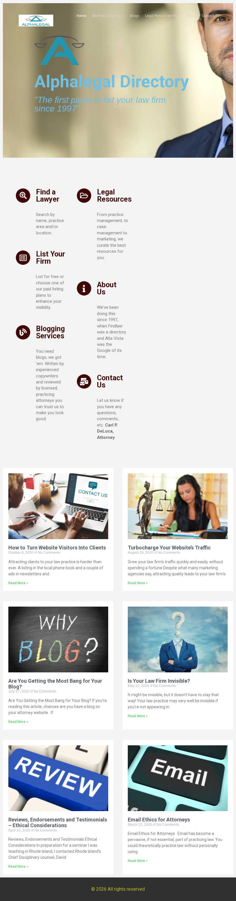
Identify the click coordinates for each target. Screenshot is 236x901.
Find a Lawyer (47, 195)
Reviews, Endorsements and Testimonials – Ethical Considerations (57, 822)
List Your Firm (50, 257)
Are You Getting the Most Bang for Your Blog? (55, 684)
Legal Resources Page (163, 16)
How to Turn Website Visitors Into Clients (57, 548)
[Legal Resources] (84, 195)
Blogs (134, 16)
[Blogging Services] (23, 332)
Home (81, 16)
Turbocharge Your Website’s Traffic (169, 548)
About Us (107, 288)
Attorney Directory (106, 16)
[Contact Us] (84, 381)
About (191, 16)
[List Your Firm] (23, 257)
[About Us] (84, 288)
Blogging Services (50, 332)
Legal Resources (114, 195)
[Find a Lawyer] (23, 195)
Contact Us (110, 381)
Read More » (18, 583)
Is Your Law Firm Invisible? (159, 681)
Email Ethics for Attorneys (159, 820)
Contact (208, 16)
